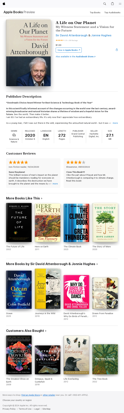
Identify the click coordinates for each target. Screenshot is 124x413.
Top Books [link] (95, 12)
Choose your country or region (17, 400)
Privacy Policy (9, 409)
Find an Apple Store (30, 395)
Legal (37, 409)
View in (67, 50)
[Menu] (120, 4)
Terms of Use (25, 409)
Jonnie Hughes (101, 35)
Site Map (46, 409)
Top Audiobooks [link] (112, 12)
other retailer (49, 395)
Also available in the (74, 56)
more (115, 123)
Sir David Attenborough (72, 35)
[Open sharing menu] (117, 50)
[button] (104, 4)
